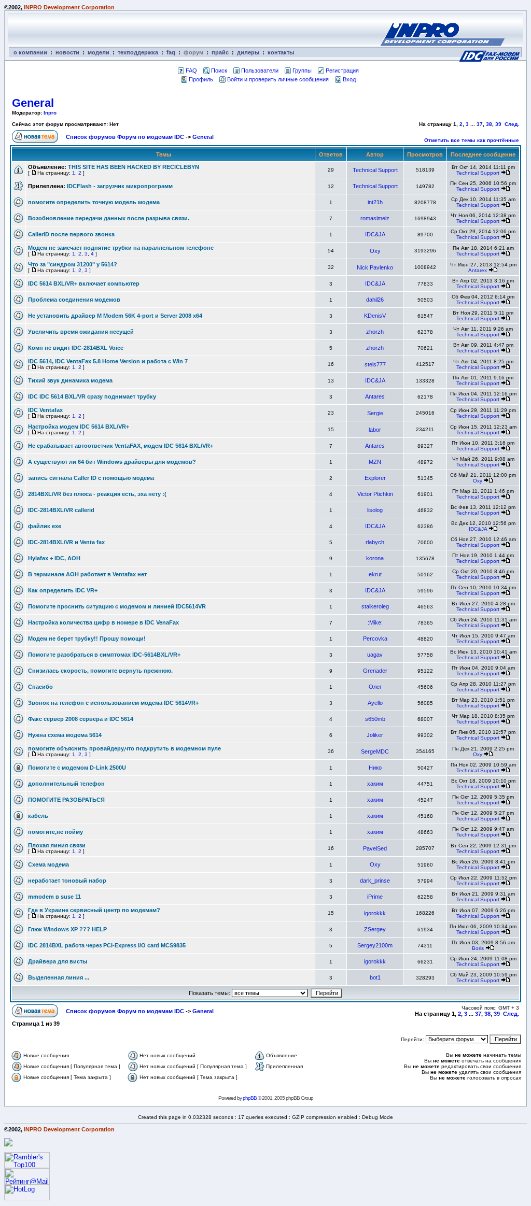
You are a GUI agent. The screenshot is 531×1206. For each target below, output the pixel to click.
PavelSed (375, 848)
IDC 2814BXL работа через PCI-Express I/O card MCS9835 (107, 945)
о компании (30, 52)
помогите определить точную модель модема (94, 202)
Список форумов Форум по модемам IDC (125, 137)
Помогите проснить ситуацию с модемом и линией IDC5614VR (117, 606)
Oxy (375, 251)
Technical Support (375, 170)
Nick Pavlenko (375, 267)
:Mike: (375, 622)
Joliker (375, 735)
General (33, 102)
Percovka (375, 638)
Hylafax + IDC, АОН (54, 558)
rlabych (375, 542)
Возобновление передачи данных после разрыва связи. (108, 218)
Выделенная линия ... (58, 977)
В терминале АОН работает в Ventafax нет (87, 574)
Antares (375, 396)
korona (375, 558)
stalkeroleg (375, 606)
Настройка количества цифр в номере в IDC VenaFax (103, 622)
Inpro (50, 113)
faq (170, 52)
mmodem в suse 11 (54, 896)
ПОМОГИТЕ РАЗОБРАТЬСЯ (66, 800)
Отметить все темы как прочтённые (471, 140)
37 (480, 124)
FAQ (191, 70)
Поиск (219, 70)
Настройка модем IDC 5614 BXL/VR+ (78, 426)
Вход (349, 79)
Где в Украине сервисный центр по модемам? (94, 910)
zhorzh (375, 332)
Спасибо (40, 687)
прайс (220, 52)
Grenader (375, 671)
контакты (281, 52)
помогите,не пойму (55, 832)
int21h (375, 202)
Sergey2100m (375, 945)
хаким (375, 784)
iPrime (375, 896)
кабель (38, 816)
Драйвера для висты (57, 961)
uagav (375, 654)
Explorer (375, 478)
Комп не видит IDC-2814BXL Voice (75, 348)
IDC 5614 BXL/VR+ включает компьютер (83, 283)
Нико (375, 767)
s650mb (375, 719)
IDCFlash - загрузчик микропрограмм (120, 186)
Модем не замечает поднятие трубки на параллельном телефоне (121, 248)
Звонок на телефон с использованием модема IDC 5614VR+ (113, 703)
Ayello (375, 703)
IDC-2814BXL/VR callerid (61, 510)
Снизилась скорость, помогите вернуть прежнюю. (100, 671)
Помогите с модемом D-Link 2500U (77, 767)
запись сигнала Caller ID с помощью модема (91, 478)
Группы (302, 70)
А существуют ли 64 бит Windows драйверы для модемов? (112, 462)
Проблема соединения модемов (74, 299)
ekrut (375, 574)
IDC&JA (375, 234)
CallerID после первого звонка (71, 234)
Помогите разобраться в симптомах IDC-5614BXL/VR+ (104, 654)
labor (375, 430)
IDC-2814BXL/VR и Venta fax (66, 542)
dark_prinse (375, 880)
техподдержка (138, 52)
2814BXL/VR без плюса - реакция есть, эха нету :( (97, 494)
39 (498, 124)
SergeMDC (375, 751)
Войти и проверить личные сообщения (278, 79)
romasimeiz (374, 218)
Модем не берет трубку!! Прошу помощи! (87, 638)
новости (67, 52)
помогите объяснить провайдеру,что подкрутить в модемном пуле (124, 748)
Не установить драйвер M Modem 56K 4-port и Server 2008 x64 (115, 316)
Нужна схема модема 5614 (65, 735)
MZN (375, 462)
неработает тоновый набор (67, 880)
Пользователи (259, 70)
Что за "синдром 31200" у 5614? (72, 264)
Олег (375, 687)
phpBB (250, 1098)
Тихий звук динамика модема (70, 380)
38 (489, 124)
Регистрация (342, 70)
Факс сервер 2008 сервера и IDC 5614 (80, 719)
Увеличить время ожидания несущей (81, 332)
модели (98, 52)
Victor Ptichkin (375, 494)
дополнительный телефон (66, 784)
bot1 (375, 977)
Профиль (201, 79)
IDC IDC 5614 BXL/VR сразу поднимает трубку (92, 396)
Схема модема (48, 864)
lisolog (375, 510)
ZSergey (375, 929)
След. (512, 124)
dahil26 (375, 299)
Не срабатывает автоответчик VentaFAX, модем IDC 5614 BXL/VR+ (120, 446)
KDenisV (375, 316)
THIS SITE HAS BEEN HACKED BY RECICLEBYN (133, 167)
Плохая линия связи (57, 845)
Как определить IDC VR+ (62, 590)
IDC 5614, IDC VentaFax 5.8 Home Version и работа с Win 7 (108, 361)
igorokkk (375, 913)
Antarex (477, 270)
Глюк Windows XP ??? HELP (67, 929)
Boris (478, 948)
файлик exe (44, 526)
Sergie (375, 413)
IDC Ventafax (45, 410)
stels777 (375, 364)
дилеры (248, 52)
